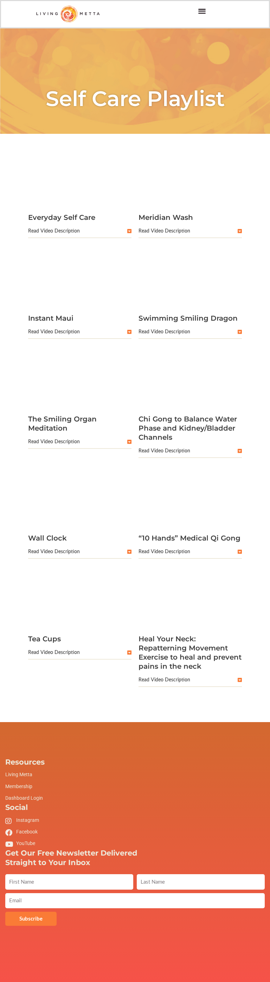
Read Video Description (54, 231)
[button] (202, 11)
